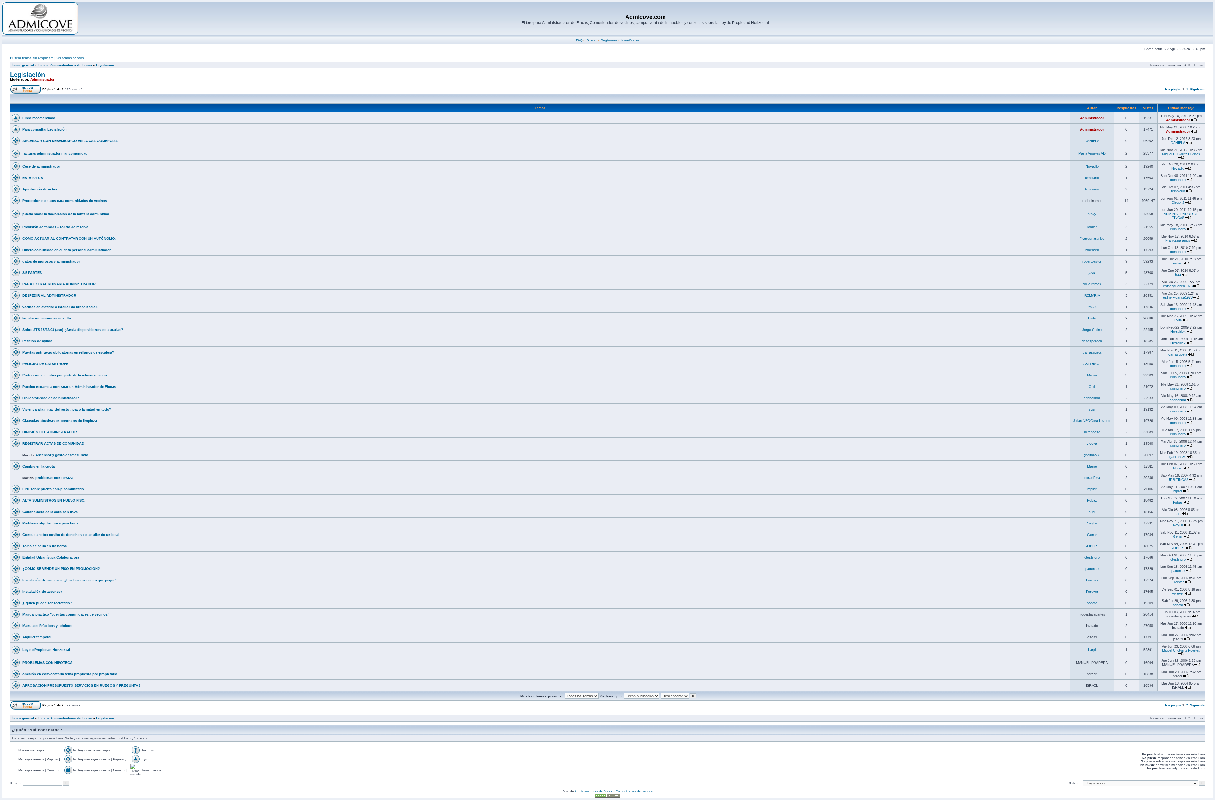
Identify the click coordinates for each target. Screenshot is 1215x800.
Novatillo (1092, 166)
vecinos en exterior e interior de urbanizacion (60, 307)
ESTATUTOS (32, 178)
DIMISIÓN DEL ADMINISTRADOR (49, 432)
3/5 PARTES (32, 273)
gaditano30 (1092, 455)
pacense (1092, 569)
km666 (1092, 307)
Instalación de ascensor (42, 591)
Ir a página (1173, 89)
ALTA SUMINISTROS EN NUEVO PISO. (53, 500)
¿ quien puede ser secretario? (47, 603)
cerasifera (1092, 478)
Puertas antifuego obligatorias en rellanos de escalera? (68, 352)
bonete (1092, 603)
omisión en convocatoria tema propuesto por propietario (69, 674)
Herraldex (1178, 331)
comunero (1178, 180)
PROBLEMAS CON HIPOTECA (47, 663)
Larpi (1092, 650)
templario (1092, 178)
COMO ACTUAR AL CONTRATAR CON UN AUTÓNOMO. (69, 238)
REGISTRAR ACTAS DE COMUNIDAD (53, 443)
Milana (1092, 375)
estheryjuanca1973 (1178, 286)
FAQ (579, 40)
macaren (1092, 250)
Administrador (42, 79)
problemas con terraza (54, 478)
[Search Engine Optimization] (607, 796)
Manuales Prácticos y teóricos (47, 626)
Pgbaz (1092, 500)
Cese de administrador (41, 166)
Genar (1092, 534)
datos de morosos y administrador (51, 261)
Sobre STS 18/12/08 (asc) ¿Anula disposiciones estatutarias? (72, 330)
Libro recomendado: (39, 118)
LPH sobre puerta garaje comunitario (53, 489)
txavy (1092, 214)
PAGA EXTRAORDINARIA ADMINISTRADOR (59, 284)
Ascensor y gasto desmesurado (61, 455)
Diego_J (1178, 202)
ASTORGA (1091, 364)
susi (1092, 409)
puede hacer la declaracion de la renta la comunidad (65, 214)
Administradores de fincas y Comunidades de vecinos (614, 791)
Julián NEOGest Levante (1092, 421)
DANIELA (1092, 141)
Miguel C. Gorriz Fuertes (1181, 154)
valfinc (1178, 263)
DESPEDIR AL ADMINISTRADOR (49, 295)
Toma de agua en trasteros (44, 546)
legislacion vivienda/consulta (46, 318)
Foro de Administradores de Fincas (65, 65)
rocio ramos (1092, 284)
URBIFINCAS (1178, 479)
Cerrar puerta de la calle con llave (50, 512)
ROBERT (1092, 546)
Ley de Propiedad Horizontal (46, 650)
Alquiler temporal (36, 637)
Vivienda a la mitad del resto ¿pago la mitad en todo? (66, 409)
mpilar (1092, 489)
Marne (1092, 466)
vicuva (1092, 443)
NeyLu (1092, 523)
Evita (1092, 318)
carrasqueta (1092, 352)
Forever (1092, 580)
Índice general (23, 65)
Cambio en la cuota (38, 466)
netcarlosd (1092, 432)
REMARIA (1092, 295)
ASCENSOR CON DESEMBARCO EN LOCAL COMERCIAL (70, 141)
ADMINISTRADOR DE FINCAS (1181, 216)
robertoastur (1091, 261)
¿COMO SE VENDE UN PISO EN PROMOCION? (61, 569)
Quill (1092, 386)
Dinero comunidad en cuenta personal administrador (66, 250)
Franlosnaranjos (1092, 238)
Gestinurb (1092, 557)
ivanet (1092, 227)
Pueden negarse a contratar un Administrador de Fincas (69, 386)
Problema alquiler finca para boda (50, 523)
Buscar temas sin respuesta (31, 58)
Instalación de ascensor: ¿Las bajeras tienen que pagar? (69, 580)
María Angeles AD (1092, 153)
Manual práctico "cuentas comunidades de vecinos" (65, 614)
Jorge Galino (1092, 330)
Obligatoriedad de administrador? (50, 398)
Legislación (105, 65)
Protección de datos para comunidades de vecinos (64, 200)
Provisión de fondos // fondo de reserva (55, 227)
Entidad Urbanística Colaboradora (50, 557)
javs (1092, 273)
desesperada (1092, 341)
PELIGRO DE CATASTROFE (45, 364)
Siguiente (1197, 89)
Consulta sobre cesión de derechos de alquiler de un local (70, 534)
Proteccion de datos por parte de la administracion (64, 375)
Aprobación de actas (39, 189)
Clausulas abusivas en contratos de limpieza (59, 421)
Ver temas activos (70, 58)
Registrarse (609, 40)
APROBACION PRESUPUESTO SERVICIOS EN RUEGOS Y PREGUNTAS (81, 685)
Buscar (592, 40)
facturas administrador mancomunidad (55, 153)
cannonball (1092, 398)
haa (1178, 274)
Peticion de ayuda (37, 341)
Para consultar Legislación (44, 129)
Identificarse (630, 40)
